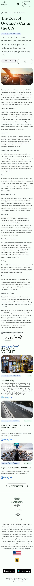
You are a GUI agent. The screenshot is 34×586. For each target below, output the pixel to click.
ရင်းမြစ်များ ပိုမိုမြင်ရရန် (16, 486)
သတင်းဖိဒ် (18, 510)
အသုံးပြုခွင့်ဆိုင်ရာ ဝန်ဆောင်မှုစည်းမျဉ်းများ (16, 578)
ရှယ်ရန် (25, 61)
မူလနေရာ (4, 13)
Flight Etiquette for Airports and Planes (16, 468)
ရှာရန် (18, 4)
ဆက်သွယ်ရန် (18, 519)
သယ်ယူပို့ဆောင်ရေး (7, 380)
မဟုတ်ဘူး (20, 338)
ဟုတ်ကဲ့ (10, 338)
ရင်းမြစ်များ (17, 505)
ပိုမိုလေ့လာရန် (5, 397)
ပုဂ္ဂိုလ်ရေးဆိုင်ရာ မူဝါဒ (19, 581)
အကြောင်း (18, 514)
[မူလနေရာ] (4, 3)
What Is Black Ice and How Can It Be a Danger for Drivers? (15, 426)
